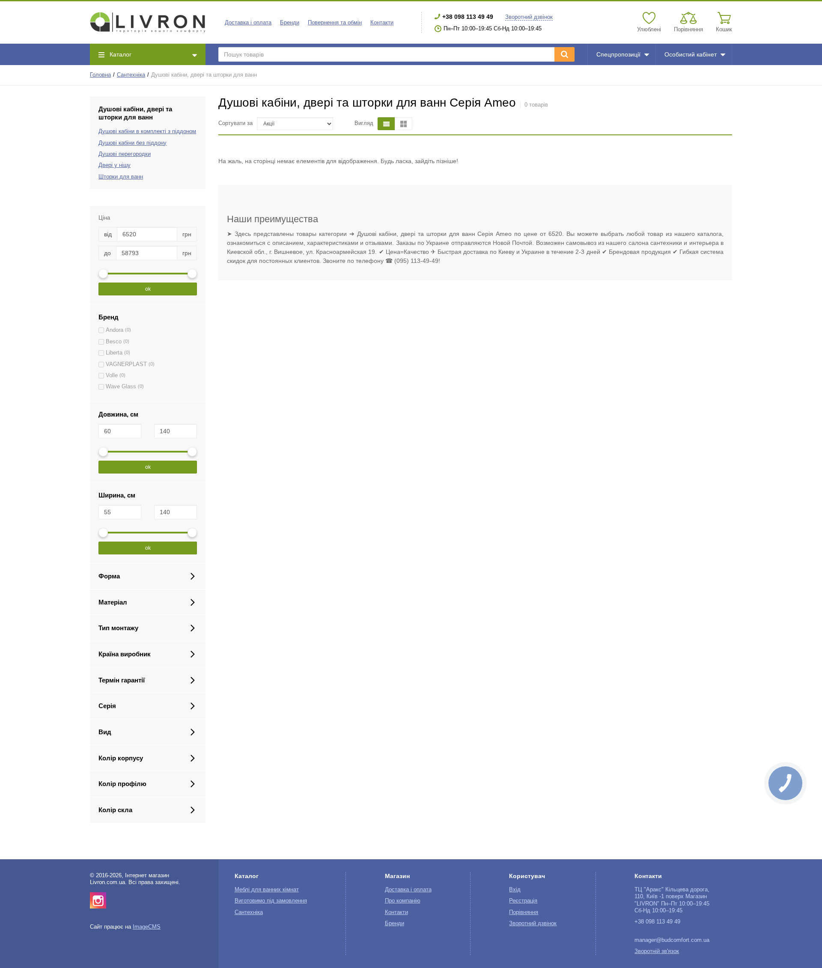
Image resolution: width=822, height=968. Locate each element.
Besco (114, 342)
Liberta (114, 353)
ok (148, 289)
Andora (114, 330)
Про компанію (402, 901)
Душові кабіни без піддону (132, 143)
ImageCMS (147, 927)
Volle (112, 375)
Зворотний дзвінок (529, 17)
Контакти (381, 23)
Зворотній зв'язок (656, 951)
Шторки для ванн (120, 177)
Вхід (515, 890)
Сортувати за (235, 123)
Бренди (289, 23)
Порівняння (523, 912)
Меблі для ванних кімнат (267, 890)
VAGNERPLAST (126, 364)
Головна (100, 75)
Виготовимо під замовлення (271, 901)
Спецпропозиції (618, 54)
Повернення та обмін (335, 23)
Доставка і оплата (248, 23)
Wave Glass (121, 387)
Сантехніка (131, 75)
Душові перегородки (124, 154)
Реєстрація (523, 901)
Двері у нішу (114, 165)
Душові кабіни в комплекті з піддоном (147, 131)
